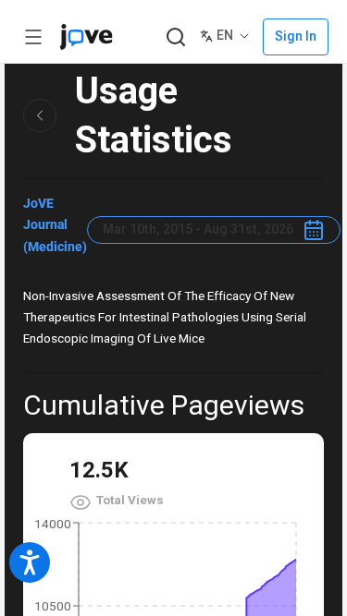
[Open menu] (33, 37)
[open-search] (175, 37)
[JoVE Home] (86, 37)
